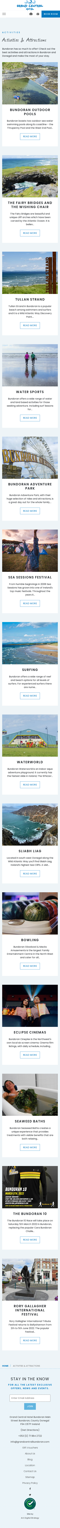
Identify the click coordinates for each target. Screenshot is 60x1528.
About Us (30, 1453)
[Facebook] (30, 1489)
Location (30, 1465)
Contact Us (30, 1471)
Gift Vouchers (30, 1447)
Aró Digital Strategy (30, 1518)
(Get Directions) (30, 1430)
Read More (30, 136)
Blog (30, 1459)
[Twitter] (30, 1495)
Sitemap (30, 1477)
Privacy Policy (30, 1483)
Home (5, 1365)
